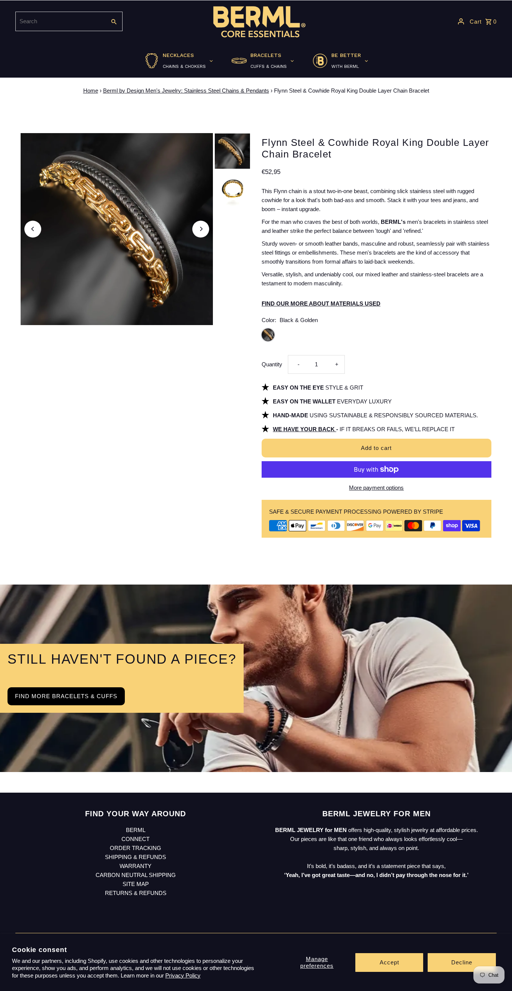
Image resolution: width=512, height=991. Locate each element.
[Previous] (32, 228)
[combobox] (60, 21)
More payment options (376, 487)
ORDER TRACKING (135, 848)
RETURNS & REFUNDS (135, 893)
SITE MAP (136, 884)
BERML (135, 830)
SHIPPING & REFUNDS (135, 857)
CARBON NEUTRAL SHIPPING (136, 875)
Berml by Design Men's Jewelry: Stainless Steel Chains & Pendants (186, 90)
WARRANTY (135, 866)
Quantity (272, 364)
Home (90, 90)
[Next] (200, 228)
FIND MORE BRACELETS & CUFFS (66, 696)
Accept (389, 962)
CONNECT (135, 839)
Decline (461, 962)
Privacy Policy (183, 975)
